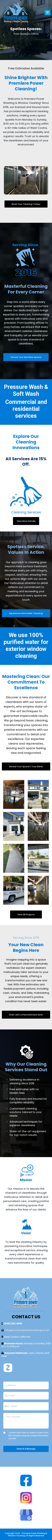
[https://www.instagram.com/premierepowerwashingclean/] (26, 1497)
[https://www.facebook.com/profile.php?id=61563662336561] (26, 1480)
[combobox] (6, 1406)
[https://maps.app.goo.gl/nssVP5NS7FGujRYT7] (25, 1514)
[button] (47, 12)
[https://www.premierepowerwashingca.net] (15, 12)
